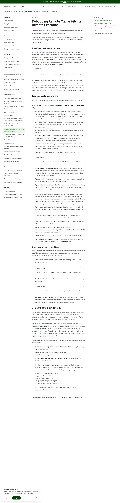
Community (54, 11)
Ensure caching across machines (104, 31)
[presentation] (59, 74)
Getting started (18, 11)
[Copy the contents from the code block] (80, 74)
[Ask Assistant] (83, 74)
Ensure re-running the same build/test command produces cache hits (106, 27)
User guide (28, 11)
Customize (35, 498)
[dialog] (21, 494)
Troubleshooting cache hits (102, 23)
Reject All (7, 498)
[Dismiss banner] (117, 2)
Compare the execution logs (46, 168)
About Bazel (8, 11)
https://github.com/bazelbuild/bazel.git (54, 358)
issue (65, 1)
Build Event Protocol (58, 218)
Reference (37, 11)
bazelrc (66, 242)
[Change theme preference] (114, 6)
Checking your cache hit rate (103, 20)
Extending (45, 11)
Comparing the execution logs (103, 33)
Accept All (16, 498)
